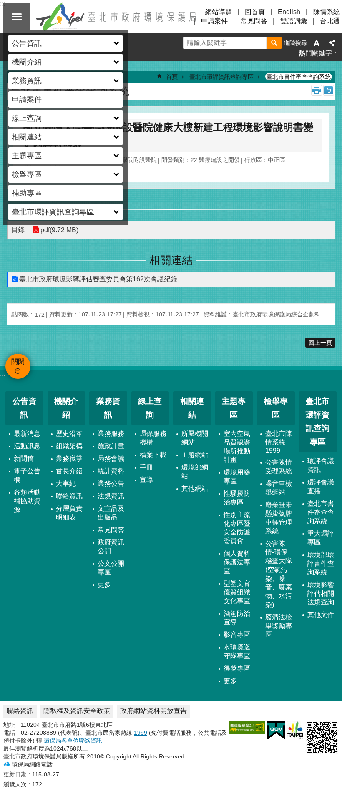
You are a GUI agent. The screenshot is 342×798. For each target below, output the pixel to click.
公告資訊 (24, 408)
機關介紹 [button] (27, 62)
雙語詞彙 (293, 21)
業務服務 (111, 433)
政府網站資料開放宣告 (153, 710)
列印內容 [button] (316, 90)
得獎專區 (237, 668)
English (289, 11)
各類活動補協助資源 (27, 501)
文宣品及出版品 (111, 513)
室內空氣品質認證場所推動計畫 (237, 446)
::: (2, 374)
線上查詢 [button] (27, 118)
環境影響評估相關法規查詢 (320, 593)
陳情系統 (326, 11)
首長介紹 (69, 471)
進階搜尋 (295, 43)
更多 (104, 584)
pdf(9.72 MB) (59, 230)
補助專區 (27, 193)
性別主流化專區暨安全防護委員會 (237, 527)
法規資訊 (111, 496)
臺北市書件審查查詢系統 (299, 76)
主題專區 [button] (27, 156)
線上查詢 (150, 408)
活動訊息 (27, 446)
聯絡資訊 (69, 496)
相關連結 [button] (27, 137)
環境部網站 (194, 472)
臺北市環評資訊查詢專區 (221, 76)
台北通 (330, 21)
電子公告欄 (27, 475)
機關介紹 (66, 408)
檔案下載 (153, 454)
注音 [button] (328, 90)
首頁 (172, 76)
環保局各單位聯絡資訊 (73, 740)
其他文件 (320, 614)
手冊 (146, 467)
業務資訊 (108, 408)
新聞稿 (24, 458)
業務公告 (111, 483)
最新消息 (27, 433)
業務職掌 (69, 458)
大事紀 (66, 483)
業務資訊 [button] (27, 81)
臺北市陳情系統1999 (278, 442)
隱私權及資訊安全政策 (76, 710)
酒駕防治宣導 (237, 618)
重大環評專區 (320, 538)
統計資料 (111, 471)
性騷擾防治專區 (237, 498)
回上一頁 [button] (320, 342)
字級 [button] (316, 43)
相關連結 (192, 408)
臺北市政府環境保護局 (116, 16)
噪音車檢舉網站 (278, 488)
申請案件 (27, 99)
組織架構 (69, 446)
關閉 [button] (16, 16)
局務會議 (111, 458)
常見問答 (254, 21)
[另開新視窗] (247, 727)
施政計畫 (111, 446)
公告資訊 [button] (27, 43)
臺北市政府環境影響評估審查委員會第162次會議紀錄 (98, 279)
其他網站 (194, 488)
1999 (140, 732)
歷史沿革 (69, 433)
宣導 (146, 479)
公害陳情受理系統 (278, 467)
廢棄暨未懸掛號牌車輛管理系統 (278, 517)
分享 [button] (332, 43)
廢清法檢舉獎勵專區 (278, 626)
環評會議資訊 (320, 465)
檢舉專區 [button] (27, 174)
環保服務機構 (153, 438)
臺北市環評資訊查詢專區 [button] (53, 212)
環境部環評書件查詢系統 (320, 563)
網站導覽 (218, 11)
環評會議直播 (320, 487)
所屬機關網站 (194, 438)
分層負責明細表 (69, 513)
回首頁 (255, 11)
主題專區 (234, 408)
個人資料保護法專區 (237, 562)
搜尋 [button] (274, 43)
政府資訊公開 (111, 546)
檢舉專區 (276, 408)
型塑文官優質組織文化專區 (237, 592)
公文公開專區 (111, 568)
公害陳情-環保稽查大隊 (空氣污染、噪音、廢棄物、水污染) (278, 574)
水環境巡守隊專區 (237, 651)
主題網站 (194, 454)
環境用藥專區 (237, 477)
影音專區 (237, 634)
